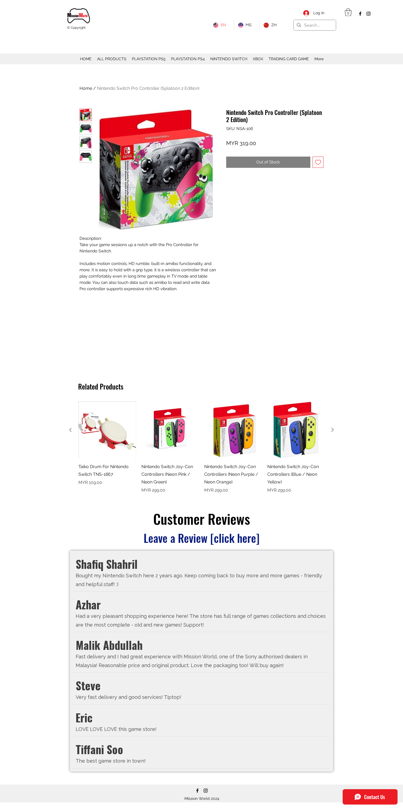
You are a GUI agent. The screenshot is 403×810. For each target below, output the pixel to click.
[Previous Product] (70, 429)
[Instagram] (368, 13)
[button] (348, 12)
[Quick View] (233, 430)
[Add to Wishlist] (318, 162)
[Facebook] (360, 13)
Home (86, 88)
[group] (201, 447)
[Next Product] (332, 429)
